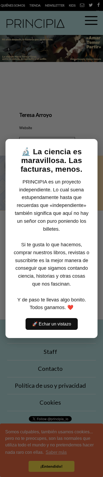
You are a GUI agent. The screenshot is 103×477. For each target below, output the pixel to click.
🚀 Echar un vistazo (51, 324)
